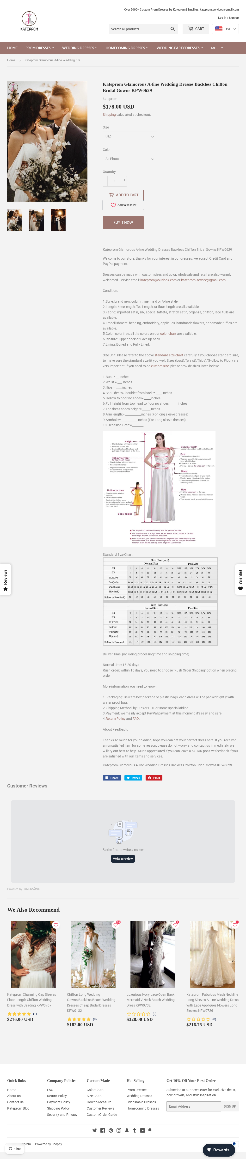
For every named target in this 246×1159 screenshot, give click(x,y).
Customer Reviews (100, 1108)
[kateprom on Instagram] (119, 1131)
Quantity (109, 172)
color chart (168, 334)
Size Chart (94, 1096)
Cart (199, 29)
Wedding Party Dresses (178, 48)
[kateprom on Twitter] (94, 1131)
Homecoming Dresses (126, 48)
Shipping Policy (58, 1108)
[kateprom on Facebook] (102, 1131)
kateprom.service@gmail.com (203, 280)
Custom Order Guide (102, 1114)
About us (14, 1096)
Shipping (109, 114)
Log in (222, 17)
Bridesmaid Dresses (141, 1102)
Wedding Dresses (78, 48)
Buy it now (123, 222)
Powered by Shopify (48, 1144)
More (216, 48)
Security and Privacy (62, 1114)
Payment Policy (58, 1102)
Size (106, 127)
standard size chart (168, 355)
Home (12, 48)
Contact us (15, 1102)
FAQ (136, 718)
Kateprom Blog (18, 1108)
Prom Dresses (38, 48)
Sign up (234, 17)
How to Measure (99, 1102)
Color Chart (95, 1090)
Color (107, 150)
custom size (160, 366)
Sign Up (230, 1106)
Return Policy (115, 718)
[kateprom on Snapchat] (126, 1131)
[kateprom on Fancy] (150, 1131)
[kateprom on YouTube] (142, 1131)
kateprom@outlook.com (158, 280)
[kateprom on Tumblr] (134, 1131)
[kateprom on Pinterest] (110, 1131)
